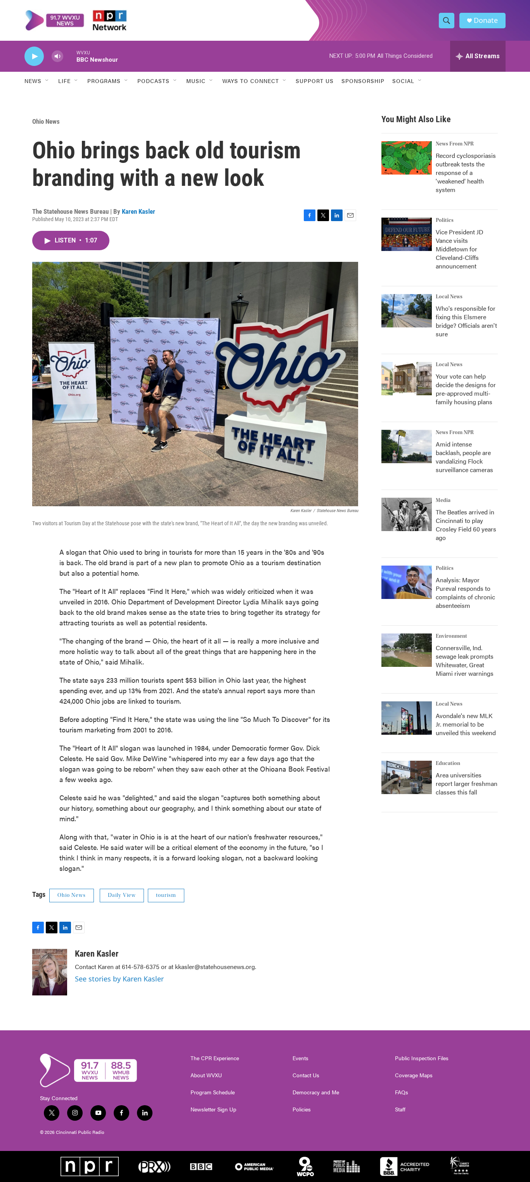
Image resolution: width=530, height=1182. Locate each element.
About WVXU (206, 1075)
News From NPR (455, 144)
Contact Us (306, 1075)
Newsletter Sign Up (213, 1109)
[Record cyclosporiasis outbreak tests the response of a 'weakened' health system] (406, 158)
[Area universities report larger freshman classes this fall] (406, 777)
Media (443, 500)
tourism (166, 895)
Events (300, 1058)
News (33, 81)
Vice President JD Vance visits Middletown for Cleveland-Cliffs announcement (459, 248)
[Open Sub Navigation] (47, 81)
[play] (34, 56)
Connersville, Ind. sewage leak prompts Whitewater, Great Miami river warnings (465, 660)
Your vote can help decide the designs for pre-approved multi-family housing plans (466, 389)
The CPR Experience (215, 1058)
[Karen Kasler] (49, 972)
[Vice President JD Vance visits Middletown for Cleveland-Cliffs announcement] (406, 234)
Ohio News (46, 121)
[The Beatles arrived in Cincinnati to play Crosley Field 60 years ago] (406, 514)
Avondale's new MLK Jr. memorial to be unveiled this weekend (466, 724)
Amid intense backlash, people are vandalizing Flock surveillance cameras (464, 457)
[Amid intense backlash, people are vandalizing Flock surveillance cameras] (406, 446)
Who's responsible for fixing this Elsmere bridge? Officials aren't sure (466, 321)
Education (448, 763)
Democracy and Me (316, 1092)
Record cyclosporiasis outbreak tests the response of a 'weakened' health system (466, 172)
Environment (451, 636)
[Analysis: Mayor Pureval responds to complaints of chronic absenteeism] (406, 582)
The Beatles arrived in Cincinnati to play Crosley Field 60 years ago (466, 524)
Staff (400, 1109)
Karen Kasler (138, 211)
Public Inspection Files (422, 1058)
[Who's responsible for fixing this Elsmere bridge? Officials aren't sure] (406, 310)
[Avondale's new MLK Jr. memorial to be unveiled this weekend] (406, 718)
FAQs (401, 1092)
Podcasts (153, 81)
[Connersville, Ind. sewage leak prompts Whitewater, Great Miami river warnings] (406, 650)
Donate (486, 20)
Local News (449, 297)
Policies (302, 1109)
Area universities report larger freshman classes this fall (466, 783)
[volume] (57, 56)
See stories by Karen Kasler (119, 978)
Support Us (315, 81)
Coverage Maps (414, 1075)
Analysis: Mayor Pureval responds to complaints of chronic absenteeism (465, 592)
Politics (445, 220)
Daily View (122, 895)
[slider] (70, 56)
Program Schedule (213, 1092)
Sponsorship (363, 81)
